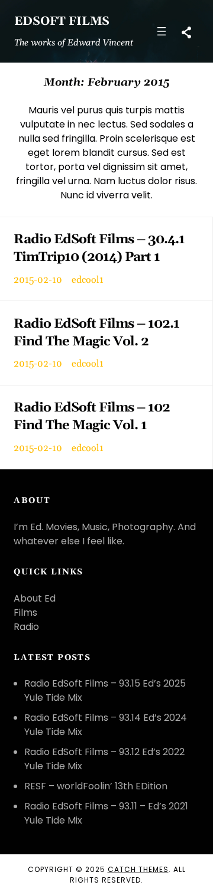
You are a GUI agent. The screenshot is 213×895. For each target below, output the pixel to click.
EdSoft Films (61, 21)
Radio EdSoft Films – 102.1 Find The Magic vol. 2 (96, 332)
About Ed (35, 598)
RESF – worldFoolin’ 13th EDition (95, 786)
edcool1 (88, 280)
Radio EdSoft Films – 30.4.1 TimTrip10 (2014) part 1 (99, 248)
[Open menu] (161, 31)
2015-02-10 (38, 280)
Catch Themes (138, 869)
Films (25, 612)
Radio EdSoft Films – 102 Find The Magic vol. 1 (92, 416)
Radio (26, 626)
